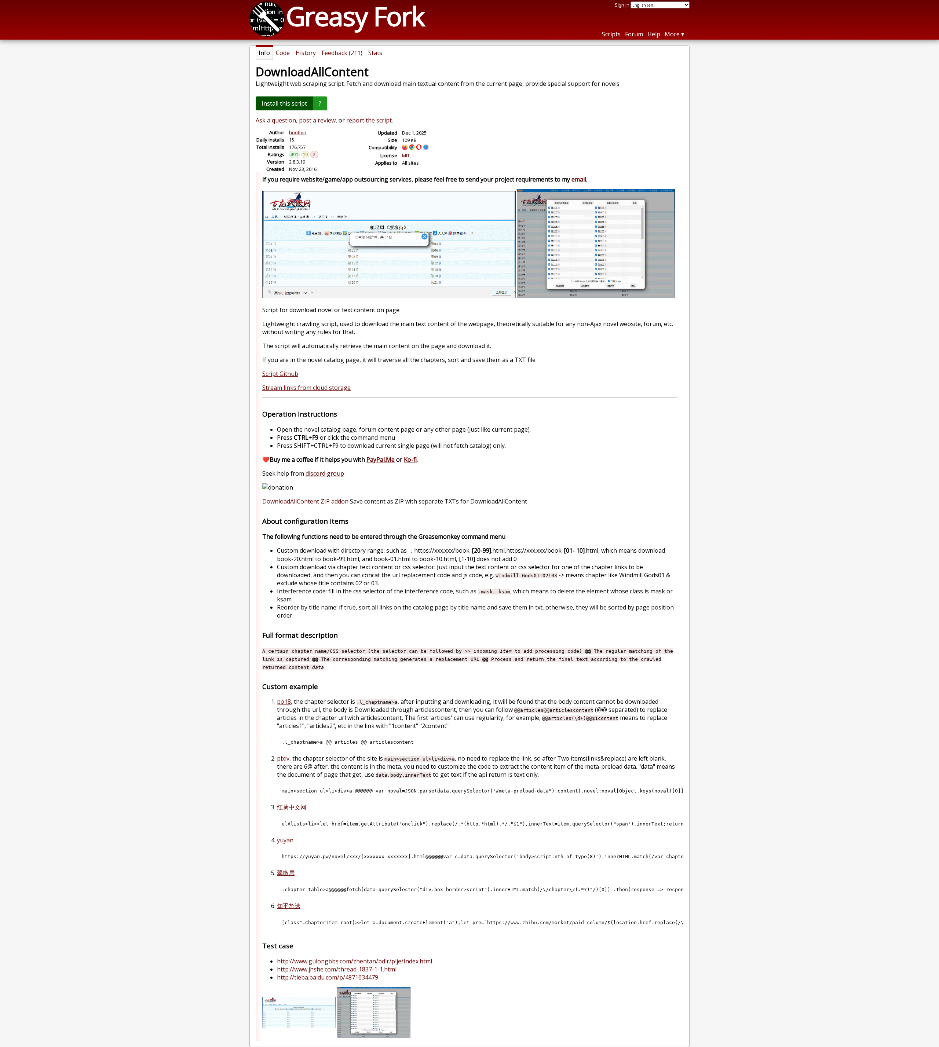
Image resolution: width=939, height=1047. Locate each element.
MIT (406, 155)
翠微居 (286, 873)
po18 (284, 702)
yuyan (285, 840)
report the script (369, 120)
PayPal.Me (380, 459)
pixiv (283, 758)
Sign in (622, 4)
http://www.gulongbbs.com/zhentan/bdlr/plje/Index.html (354, 961)
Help (653, 34)
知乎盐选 (288, 906)
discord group (325, 473)
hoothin (297, 132)
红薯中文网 (291, 807)
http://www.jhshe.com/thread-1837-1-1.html (337, 969)
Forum (634, 34)
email (578, 179)
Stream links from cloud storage (306, 388)
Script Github (280, 374)
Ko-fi (410, 459)
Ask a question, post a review (296, 120)
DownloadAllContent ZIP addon (305, 501)
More (672, 34)
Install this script (284, 103)
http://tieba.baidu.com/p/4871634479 (327, 977)
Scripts (611, 34)
